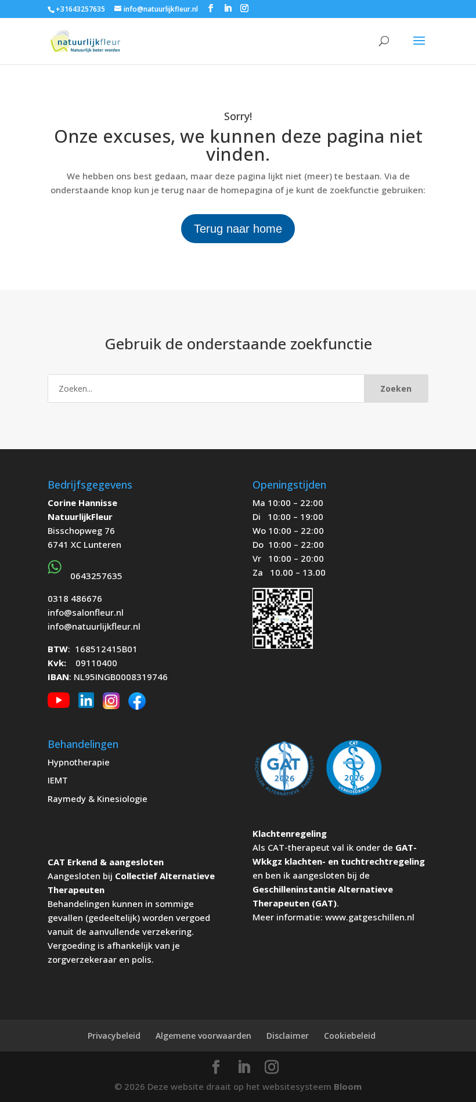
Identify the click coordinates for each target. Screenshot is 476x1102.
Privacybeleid (114, 1035)
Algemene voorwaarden (203, 1035)
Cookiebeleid (350, 1035)
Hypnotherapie (79, 762)
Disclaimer (287, 1035)
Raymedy (67, 798)
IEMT (58, 780)
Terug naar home (238, 228)
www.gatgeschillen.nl (369, 917)
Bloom (348, 1086)
